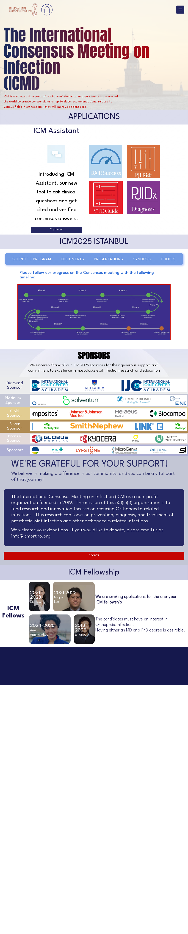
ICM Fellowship (93, 572)
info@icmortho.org (31, 536)
